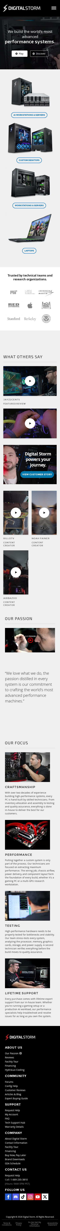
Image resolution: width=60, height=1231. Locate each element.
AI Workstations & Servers (29, 115)
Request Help (12, 1110)
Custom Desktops (29, 160)
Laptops (29, 251)
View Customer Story (37, 474)
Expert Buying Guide (16, 1098)
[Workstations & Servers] (30, 184)
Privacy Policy (19, 1224)
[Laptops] (30, 229)
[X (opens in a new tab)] (45, 1197)
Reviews (9, 1057)
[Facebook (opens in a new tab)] (8, 1197)
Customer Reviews (15, 1090)
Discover (40, 53)
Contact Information (16, 1142)
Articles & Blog (13, 1094)
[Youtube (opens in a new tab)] (37, 1197)
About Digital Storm (16, 1138)
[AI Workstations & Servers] (30, 93)
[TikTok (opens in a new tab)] (23, 1197)
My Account (11, 1114)
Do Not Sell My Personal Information (34, 1224)
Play (20, 53)
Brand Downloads (15, 1159)
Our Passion (12, 1053)
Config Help (11, 1086)
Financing (10, 1065)
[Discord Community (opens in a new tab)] (15, 1197)
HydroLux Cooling (14, 1069)
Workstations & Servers (29, 205)
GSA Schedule (12, 1163)
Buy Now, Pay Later (15, 1155)
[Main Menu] (54, 8)
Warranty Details (14, 1126)
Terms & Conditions (7, 1224)
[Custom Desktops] (30, 139)
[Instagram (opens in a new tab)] (30, 1197)
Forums (9, 1081)
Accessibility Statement (53, 1224)
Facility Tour (11, 1061)
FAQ (7, 1118)
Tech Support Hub (15, 1122)
